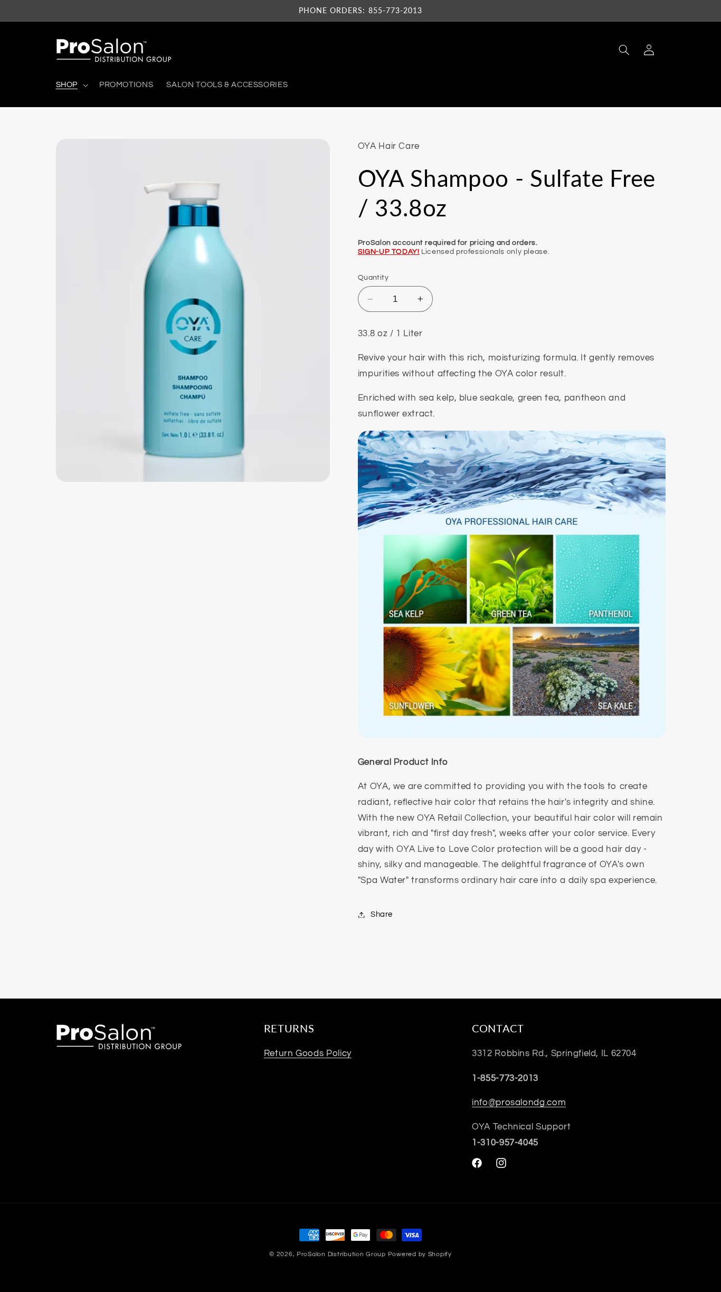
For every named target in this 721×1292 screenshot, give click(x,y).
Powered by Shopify (420, 1254)
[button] (70, 85)
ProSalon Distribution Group (341, 1254)
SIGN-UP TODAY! (389, 251)
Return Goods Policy (308, 1053)
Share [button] (382, 914)
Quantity (373, 277)
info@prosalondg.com (519, 1102)
